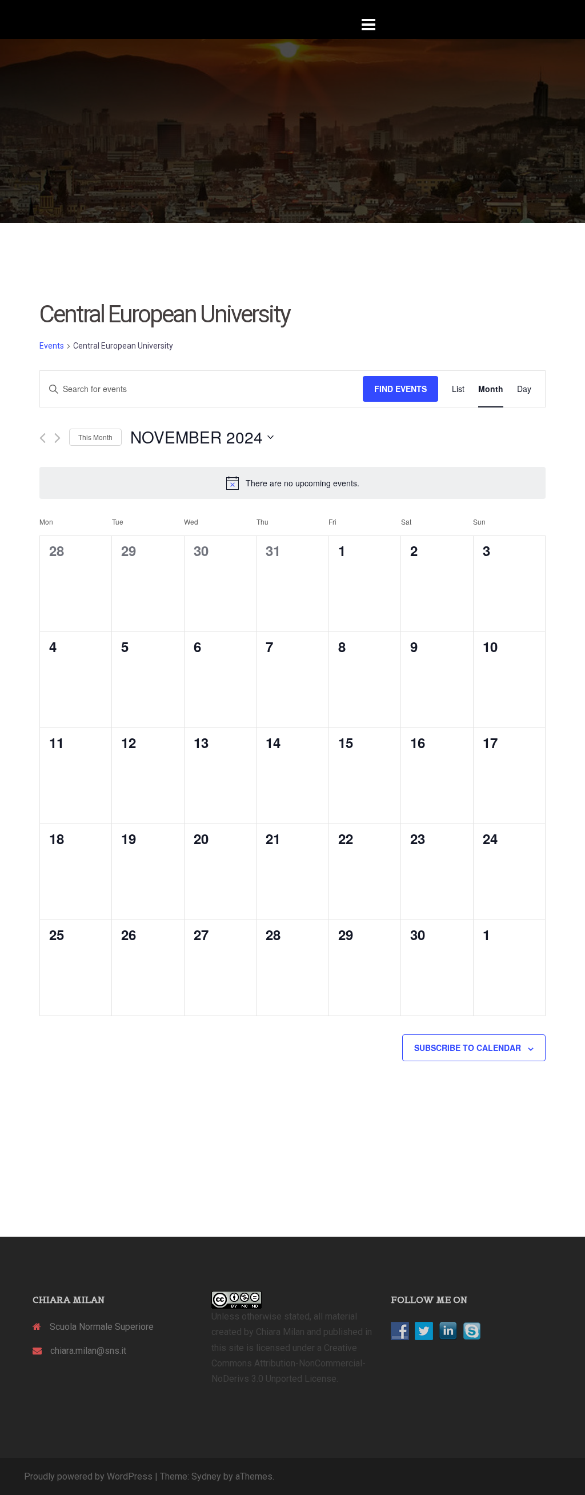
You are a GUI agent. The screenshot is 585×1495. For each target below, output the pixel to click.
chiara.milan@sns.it (88, 1350)
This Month (95, 437)
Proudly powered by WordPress (88, 1476)
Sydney (206, 1476)
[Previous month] (42, 438)
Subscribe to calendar (467, 1047)
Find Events (400, 388)
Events (51, 345)
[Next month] (57, 438)
